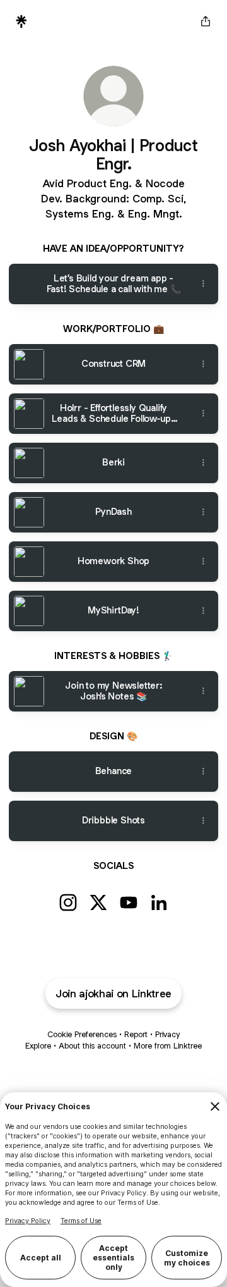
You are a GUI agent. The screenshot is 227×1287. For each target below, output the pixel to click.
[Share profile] (205, 21)
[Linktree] (21, 21)
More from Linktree (168, 1045)
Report (136, 1034)
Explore (38, 1045)
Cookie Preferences (82, 1034)
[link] (68, 902)
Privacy (167, 1034)
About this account (92, 1045)
